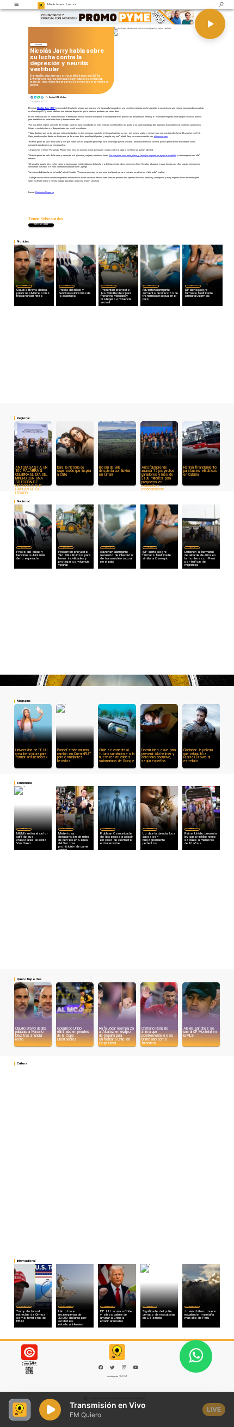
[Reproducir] (210, 24)
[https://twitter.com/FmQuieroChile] (112, 1368)
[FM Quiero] (16, 4)
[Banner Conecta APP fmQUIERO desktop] (117, 16)
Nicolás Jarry (41, 225)
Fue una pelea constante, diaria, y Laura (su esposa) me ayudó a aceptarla (142, 155)
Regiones (192, 547)
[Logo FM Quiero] (41, 4)
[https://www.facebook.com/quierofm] (100, 1367)
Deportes (38, 44)
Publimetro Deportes (44, 192)
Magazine (24, 828)
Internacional (65, 828)
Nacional (66, 285)
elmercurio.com (161, 136)
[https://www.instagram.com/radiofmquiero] (124, 1368)
